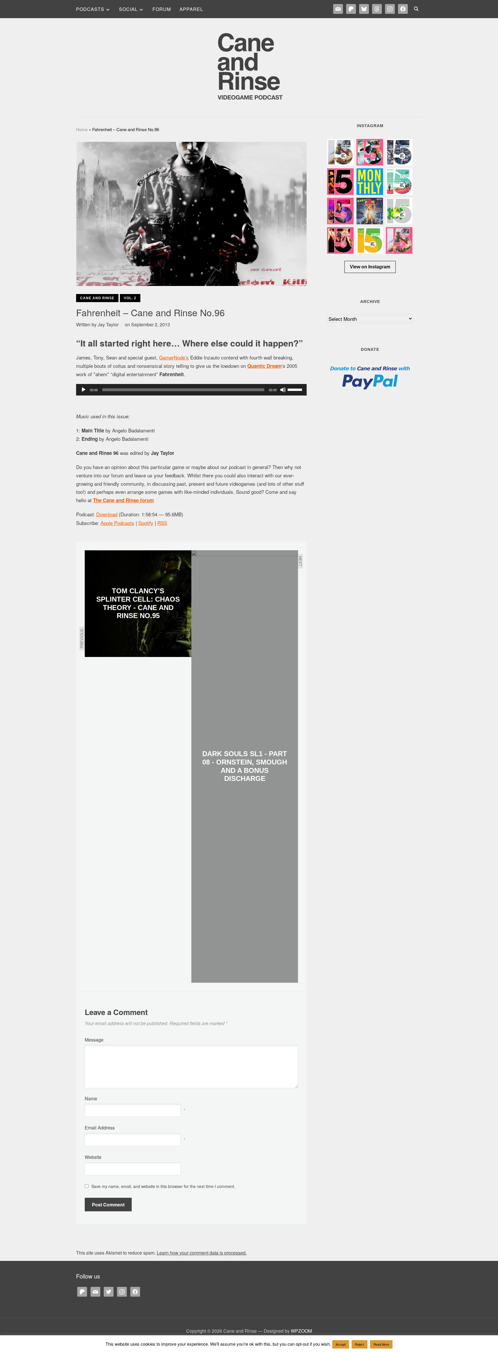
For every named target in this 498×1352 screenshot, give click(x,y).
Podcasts (90, 9)
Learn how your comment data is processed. (202, 1252)
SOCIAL (128, 9)
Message (94, 1039)
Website (93, 1157)
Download (106, 514)
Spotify (145, 522)
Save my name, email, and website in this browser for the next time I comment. (163, 1186)
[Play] (83, 390)
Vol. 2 (130, 298)
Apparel (191, 9)
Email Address (100, 1127)
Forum (161, 9)
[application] (191, 390)
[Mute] (283, 390)
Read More (381, 1344)
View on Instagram (370, 266)
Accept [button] (341, 1344)
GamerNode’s (174, 357)
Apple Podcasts (117, 522)
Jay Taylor (108, 324)
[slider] (296, 389)
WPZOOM (301, 1330)
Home (82, 129)
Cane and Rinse (97, 298)
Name (91, 1098)
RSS (162, 522)
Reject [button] (359, 1344)
